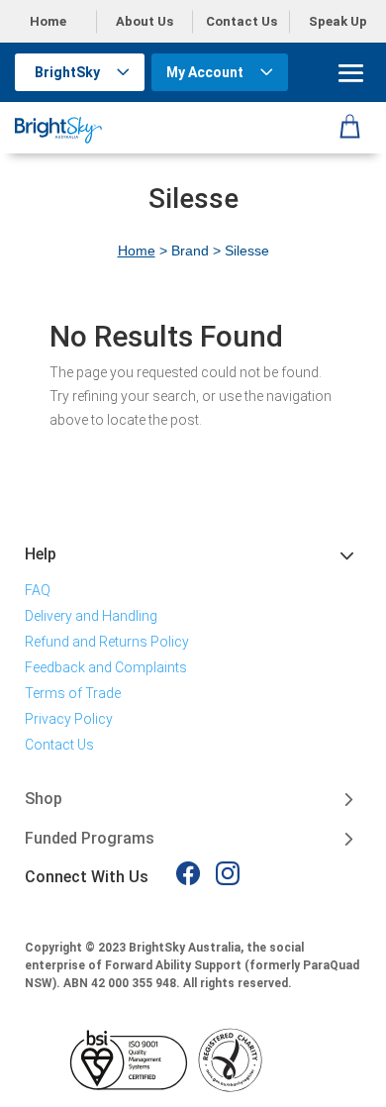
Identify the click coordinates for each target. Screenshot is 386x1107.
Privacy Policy (69, 719)
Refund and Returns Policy (107, 642)
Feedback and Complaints (106, 667)
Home (48, 21)
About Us (144, 21)
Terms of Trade (73, 693)
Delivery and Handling (91, 616)
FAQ (37, 590)
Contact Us (241, 21)
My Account (204, 72)
